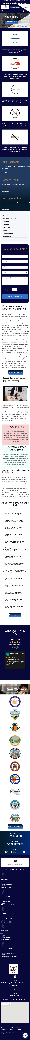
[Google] (9, 869)
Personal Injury (10, 179)
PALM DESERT (5, 896)
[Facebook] (6, 869)
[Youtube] (13, 869)
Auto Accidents (10, 161)
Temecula (17, 0)
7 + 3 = (6, 289)
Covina (5, 0)
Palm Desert (6, 3)
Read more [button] (9, 666)
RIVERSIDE (4, 879)
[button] (23, 10)
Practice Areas (14, 26)
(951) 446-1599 (10, 0)
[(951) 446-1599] (2, 11)
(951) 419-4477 (22, 0)
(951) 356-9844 (23, 3)
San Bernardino (11, 2)
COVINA (3, 913)
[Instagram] (23, 869)
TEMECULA (4, 931)
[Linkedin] (16, 869)
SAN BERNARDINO (7, 948)
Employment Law (12, 198)
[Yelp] (20, 869)
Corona (18, 3)
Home (6, 26)
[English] (25, 7)
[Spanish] (27, 7)
